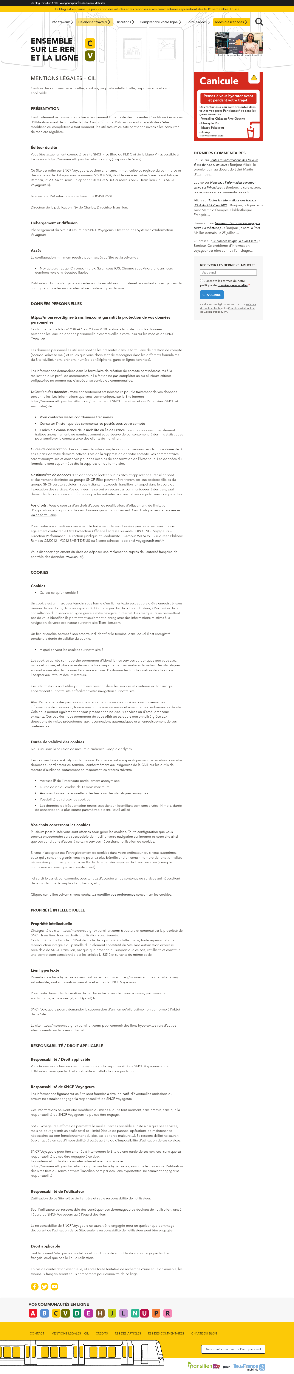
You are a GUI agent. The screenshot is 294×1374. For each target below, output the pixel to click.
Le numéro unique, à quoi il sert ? (235, 241)
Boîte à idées (196, 22)
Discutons (123, 22)
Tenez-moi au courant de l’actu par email (233, 1349)
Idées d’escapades (229, 22)
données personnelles (233, 285)
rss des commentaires (166, 1333)
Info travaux (60, 22)
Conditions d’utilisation (241, 308)
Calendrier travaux (92, 22)
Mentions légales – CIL (70, 1333)
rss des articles (128, 1333)
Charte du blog (204, 1333)
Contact (37, 1333)
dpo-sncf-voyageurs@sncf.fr (142, 541)
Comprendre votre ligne (159, 22)
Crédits (102, 1333)
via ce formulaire (43, 515)
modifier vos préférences (116, 894)
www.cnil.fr (74, 557)
